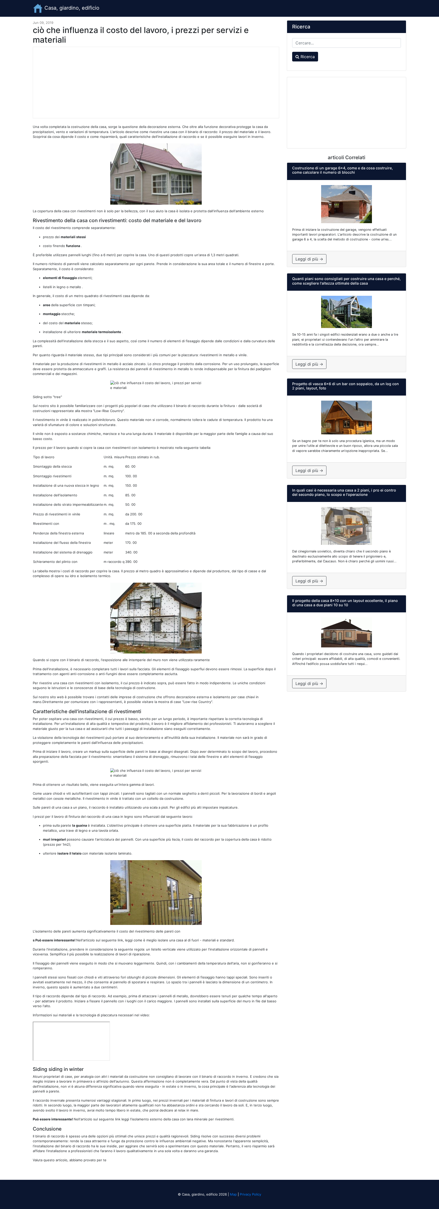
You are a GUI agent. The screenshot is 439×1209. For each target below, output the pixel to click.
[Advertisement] (156, 82)
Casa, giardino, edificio (71, 8)
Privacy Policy (250, 1194)
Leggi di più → (309, 259)
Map (233, 1194)
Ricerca (307, 56)
